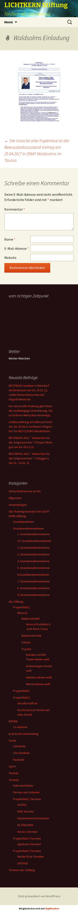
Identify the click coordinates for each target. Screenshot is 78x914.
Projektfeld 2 (21, 691)
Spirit (12, 766)
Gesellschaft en (27, 703)
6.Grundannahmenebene (33, 575)
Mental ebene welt (38, 684)
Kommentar (14, 209)
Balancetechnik (31, 635)
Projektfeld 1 (21, 607)
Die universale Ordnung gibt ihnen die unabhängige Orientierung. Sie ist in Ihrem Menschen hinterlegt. (31, 410)
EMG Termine (25, 811)
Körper (26, 642)
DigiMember (52, 908)
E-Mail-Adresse (16, 248)
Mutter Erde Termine (30, 856)
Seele (12, 740)
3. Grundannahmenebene (33, 554)
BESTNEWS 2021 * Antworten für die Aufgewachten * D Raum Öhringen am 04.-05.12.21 (31, 442)
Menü (8, 22)
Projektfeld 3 (21, 698)
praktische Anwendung (23, 734)
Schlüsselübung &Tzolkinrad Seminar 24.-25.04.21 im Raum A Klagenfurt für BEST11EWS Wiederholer (31, 426)
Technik (13, 773)
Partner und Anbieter (26, 792)
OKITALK (22, 863)
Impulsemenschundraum (33, 818)
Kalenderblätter (23, 786)
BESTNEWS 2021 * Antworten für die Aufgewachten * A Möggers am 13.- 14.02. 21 (29, 458)
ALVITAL (22, 805)
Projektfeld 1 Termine (27, 799)
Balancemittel (30, 619)
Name (9, 239)
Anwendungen (18, 505)
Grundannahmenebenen (28, 528)
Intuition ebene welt (39, 677)
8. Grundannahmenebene (33, 588)
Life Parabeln (21, 753)
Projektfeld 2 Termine (27, 838)
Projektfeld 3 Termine (27, 851)
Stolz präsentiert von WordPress (39, 896)
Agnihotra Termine (29, 844)
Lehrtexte (19, 746)
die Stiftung (16, 602)
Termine (14, 780)
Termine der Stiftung (22, 870)
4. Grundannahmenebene (33, 561)
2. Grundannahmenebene (33, 548)
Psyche (26, 649)
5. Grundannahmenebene (33, 568)
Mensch (22, 613)
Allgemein (15, 498)
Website (10, 257)
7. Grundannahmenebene (33, 581)
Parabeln (18, 760)
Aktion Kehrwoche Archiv (25, 491)
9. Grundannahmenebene (33, 595)
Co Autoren (20, 727)
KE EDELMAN (25, 825)
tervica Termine (27, 832)
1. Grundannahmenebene (33, 534)
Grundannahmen (23, 522)
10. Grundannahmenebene (34, 541)
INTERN (13, 721)
